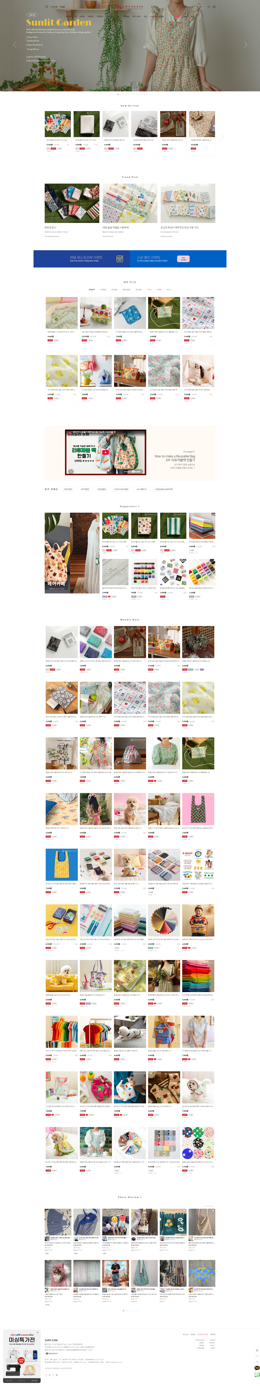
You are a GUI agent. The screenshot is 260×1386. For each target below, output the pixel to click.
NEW (185, 16)
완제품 (161, 16)
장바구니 (212, 1345)
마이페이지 (212, 1343)
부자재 (82, 16)
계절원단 (100, 16)
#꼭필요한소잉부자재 (164, 489)
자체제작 (69, 16)
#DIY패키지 (142, 489)
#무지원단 (85, 489)
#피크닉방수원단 (121, 489)
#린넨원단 (102, 489)
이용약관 (212, 1334)
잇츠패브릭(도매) (199, 1340)
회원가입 (184, 7)
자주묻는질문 (200, 1348)
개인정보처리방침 (202, 1334)
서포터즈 (212, 1348)
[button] (110, 94)
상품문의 (201, 1343)
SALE (192, 16)
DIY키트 (153, 16)
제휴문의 (201, 1345)
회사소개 (185, 1334)
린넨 (145, 16)
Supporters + (130, 506)
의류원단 (91, 16)
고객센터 (62, 7)
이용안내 (192, 1334)
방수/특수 (109, 16)
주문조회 (191, 7)
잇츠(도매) (54, 7)
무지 (117, 16)
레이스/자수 (136, 16)
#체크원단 (68, 489)
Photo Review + (130, 1197)
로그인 (178, 7)
